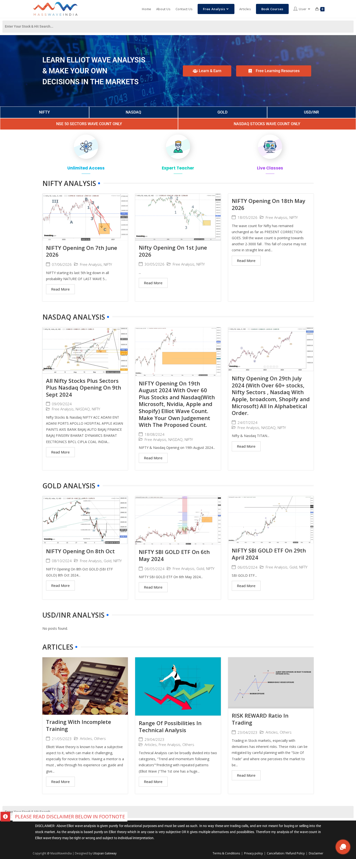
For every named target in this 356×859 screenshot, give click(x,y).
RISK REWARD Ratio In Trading (260, 719)
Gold (107, 561)
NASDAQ (83, 409)
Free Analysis (91, 264)
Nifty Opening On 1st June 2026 (173, 251)
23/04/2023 (247, 732)
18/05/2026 (247, 217)
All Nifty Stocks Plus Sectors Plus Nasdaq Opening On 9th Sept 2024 (83, 387)
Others (100, 738)
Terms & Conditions (226, 853)
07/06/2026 (62, 264)
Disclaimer (316, 853)
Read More (60, 289)
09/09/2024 (62, 404)
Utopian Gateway (104, 853)
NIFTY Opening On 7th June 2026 (81, 251)
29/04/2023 (154, 739)
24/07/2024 (247, 422)
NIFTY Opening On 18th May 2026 (268, 204)
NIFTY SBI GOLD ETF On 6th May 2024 (174, 555)
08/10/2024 (62, 561)
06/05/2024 (154, 569)
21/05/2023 (62, 739)
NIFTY (108, 264)
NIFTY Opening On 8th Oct (80, 551)
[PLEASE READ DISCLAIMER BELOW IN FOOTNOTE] (5, 816)
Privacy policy (253, 853)
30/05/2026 (154, 264)
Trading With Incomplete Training (78, 725)
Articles (86, 738)
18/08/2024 (154, 434)
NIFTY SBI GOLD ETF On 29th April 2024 (269, 554)
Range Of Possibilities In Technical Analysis (170, 726)
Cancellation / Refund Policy (286, 853)
